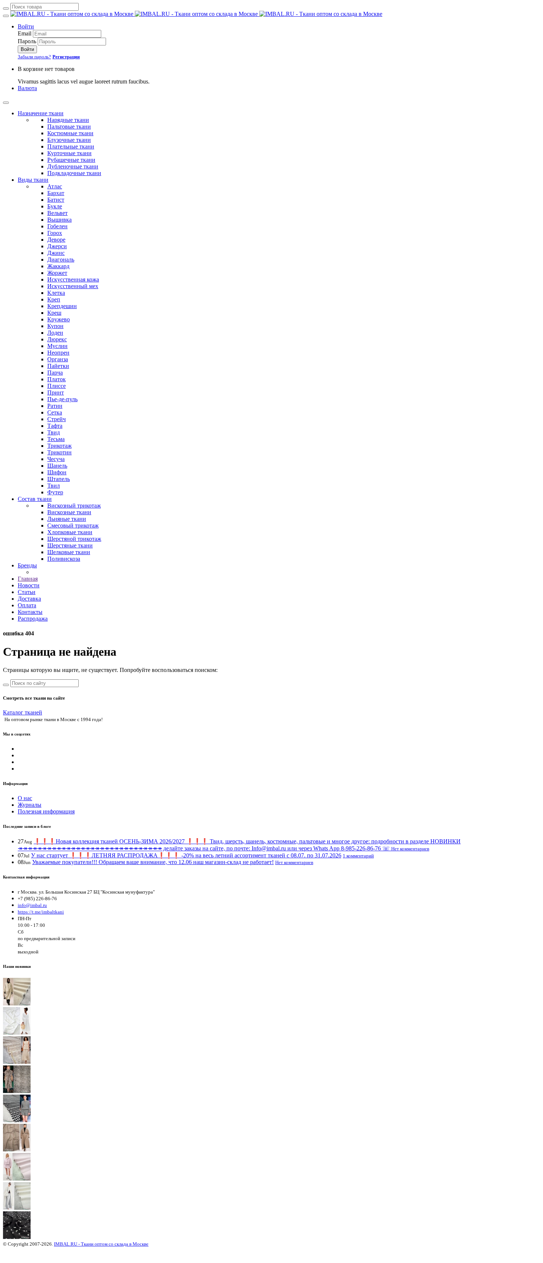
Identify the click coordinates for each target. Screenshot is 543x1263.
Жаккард (58, 266)
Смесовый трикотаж (73, 525)
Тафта (54, 426)
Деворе (56, 239)
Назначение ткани (41, 113)
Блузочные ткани (69, 140)
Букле (54, 206)
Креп (53, 299)
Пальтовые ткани (69, 126)
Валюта (27, 88)
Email (24, 33)
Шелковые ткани (68, 552)
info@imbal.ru (32, 905)
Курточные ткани (69, 153)
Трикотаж (59, 446)
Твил (53, 485)
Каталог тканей (22, 712)
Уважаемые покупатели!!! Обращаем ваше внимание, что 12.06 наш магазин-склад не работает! (153, 862)
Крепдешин (62, 306)
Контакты (30, 612)
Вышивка (59, 219)
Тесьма (56, 439)
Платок (56, 379)
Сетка (54, 412)
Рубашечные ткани (71, 160)
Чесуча (56, 459)
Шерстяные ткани (70, 545)
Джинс (56, 253)
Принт (55, 392)
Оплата (27, 605)
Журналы (29, 805)
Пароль (27, 41)
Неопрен (58, 352)
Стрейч (56, 419)
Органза (57, 359)
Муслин (57, 346)
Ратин (54, 406)
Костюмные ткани (70, 133)
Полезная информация (46, 811)
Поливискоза (63, 559)
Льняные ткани (66, 519)
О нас (25, 798)
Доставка (29, 598)
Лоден (55, 333)
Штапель (58, 479)
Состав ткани (35, 499)
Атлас (54, 186)
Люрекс (57, 339)
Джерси (57, 246)
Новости (29, 585)
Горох (54, 233)
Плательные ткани (70, 146)
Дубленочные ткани (72, 166)
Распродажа (33, 618)
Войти (26, 26)
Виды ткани (33, 180)
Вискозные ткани (69, 512)
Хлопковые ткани (69, 532)
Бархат (55, 193)
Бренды (27, 565)
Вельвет (57, 213)
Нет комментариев (410, 848)
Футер (55, 492)
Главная (28, 579)
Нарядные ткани (68, 120)
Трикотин (59, 452)
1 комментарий (358, 856)
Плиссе (56, 386)
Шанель (57, 465)
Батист (55, 200)
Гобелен (57, 226)
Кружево (58, 319)
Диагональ (60, 259)
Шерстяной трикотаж (74, 539)
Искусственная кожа (73, 279)
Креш (54, 313)
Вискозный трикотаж (74, 505)
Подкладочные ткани (74, 173)
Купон (55, 326)
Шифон (56, 472)
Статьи (26, 592)
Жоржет (57, 273)
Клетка (56, 293)
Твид (53, 432)
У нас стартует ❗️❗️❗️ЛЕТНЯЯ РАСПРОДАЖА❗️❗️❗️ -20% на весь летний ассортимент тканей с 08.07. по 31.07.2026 (186, 855)
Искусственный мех (72, 286)
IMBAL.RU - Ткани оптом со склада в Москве (101, 1244)
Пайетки (58, 366)
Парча (55, 372)
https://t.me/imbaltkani (41, 912)
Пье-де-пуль (62, 399)
